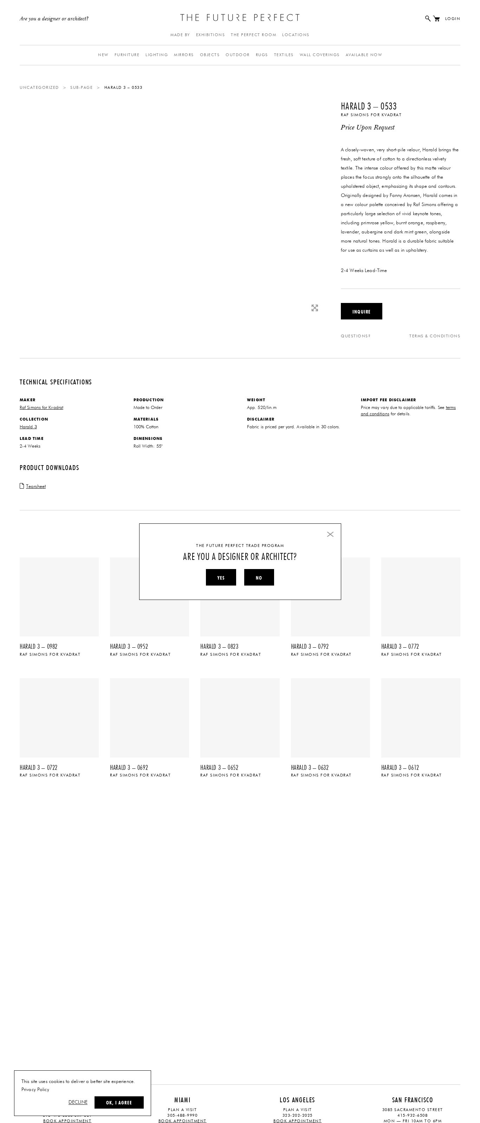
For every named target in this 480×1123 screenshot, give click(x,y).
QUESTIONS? (356, 336)
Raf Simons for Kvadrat (371, 115)
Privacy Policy (35, 1089)
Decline (78, 1102)
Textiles (284, 55)
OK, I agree (119, 1102)
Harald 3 (28, 427)
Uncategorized (39, 88)
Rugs (262, 55)
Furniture (127, 55)
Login (453, 19)
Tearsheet (36, 486)
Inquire (361, 312)
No (259, 578)
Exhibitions (210, 35)
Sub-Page (81, 88)
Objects (210, 55)
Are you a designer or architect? (54, 19)
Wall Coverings (320, 55)
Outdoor (238, 55)
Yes (221, 578)
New (103, 55)
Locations (296, 35)
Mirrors (184, 55)
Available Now (364, 55)
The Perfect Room (253, 35)
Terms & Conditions (434, 336)
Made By (180, 35)
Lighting (156, 55)
